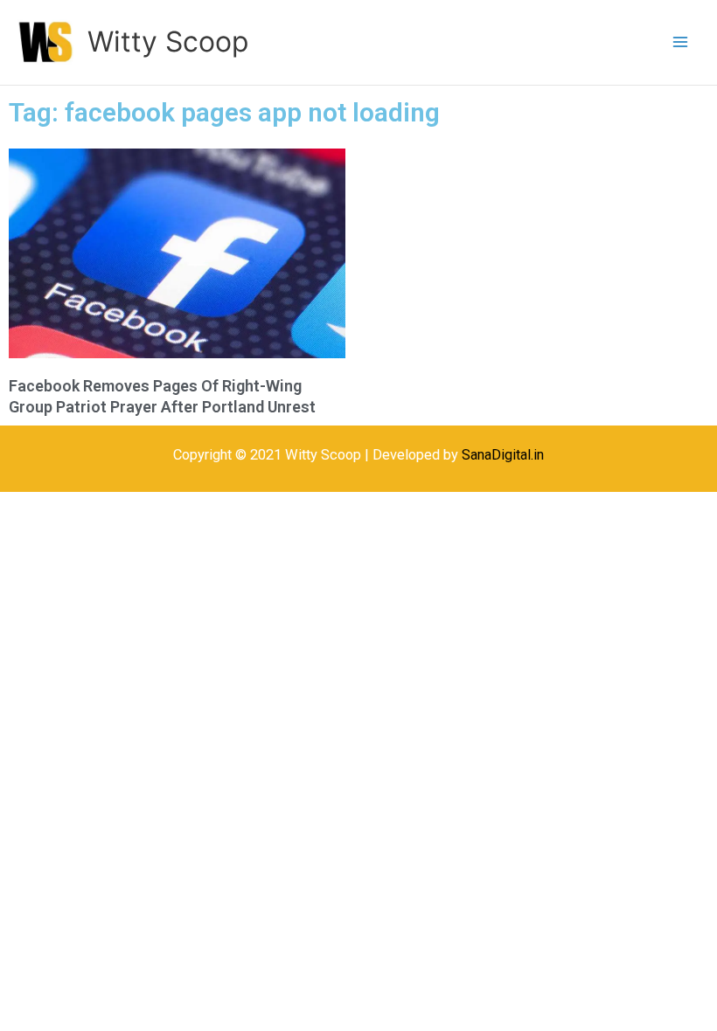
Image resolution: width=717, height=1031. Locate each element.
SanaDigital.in (503, 454)
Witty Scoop (167, 41)
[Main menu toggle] (680, 42)
